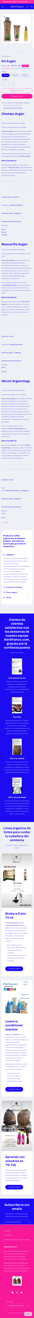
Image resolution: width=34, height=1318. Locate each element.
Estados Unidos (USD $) (16, 1305)
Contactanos (8, 1235)
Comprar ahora (17, 96)
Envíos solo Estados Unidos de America (17, 1239)
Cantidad (4, 79)
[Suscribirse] (28, 1222)
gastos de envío (8, 68)
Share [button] (6, 522)
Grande (15, 75)
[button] (2, 7)
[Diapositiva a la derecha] (21, 51)
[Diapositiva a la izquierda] (13, 51)
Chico (6, 75)
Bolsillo (25, 75)
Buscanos (7, 1231)
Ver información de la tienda (12, 108)
